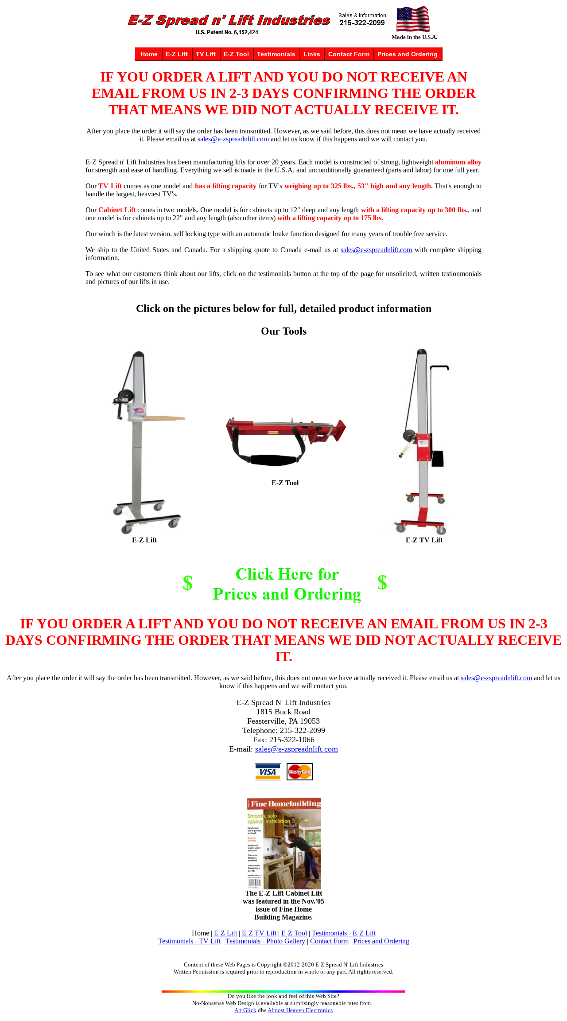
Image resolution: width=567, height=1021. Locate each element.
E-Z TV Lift (259, 933)
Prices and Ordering (381, 941)
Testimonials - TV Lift (189, 941)
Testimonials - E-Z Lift (344, 933)
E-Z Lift (225, 933)
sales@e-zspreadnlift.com (233, 139)
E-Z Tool (294, 933)
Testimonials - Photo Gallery (265, 941)
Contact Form (329, 941)
